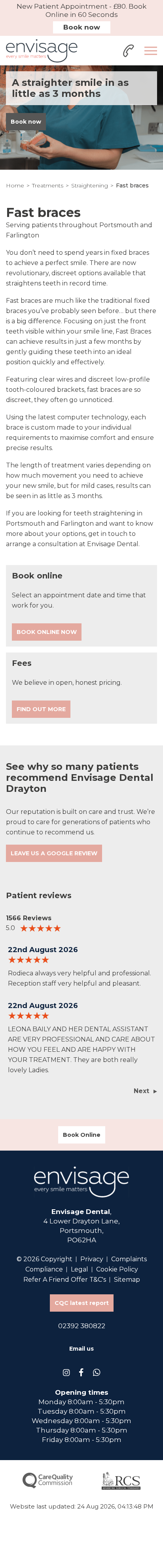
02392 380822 (81, 1326)
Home (15, 185)
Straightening (89, 185)
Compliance (44, 1269)
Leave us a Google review (54, 853)
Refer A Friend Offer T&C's (64, 1279)
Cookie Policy (117, 1269)
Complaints (129, 1259)
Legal (79, 1269)
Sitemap (127, 1279)
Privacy (91, 1259)
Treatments (47, 185)
